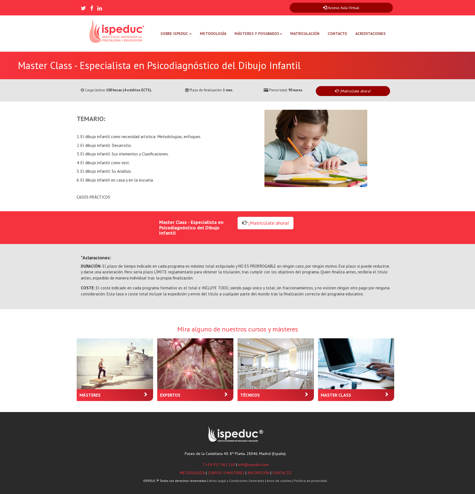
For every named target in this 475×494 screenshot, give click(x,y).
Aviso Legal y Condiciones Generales (236, 481)
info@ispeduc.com (253, 464)
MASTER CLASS (336, 395)
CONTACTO (337, 33)
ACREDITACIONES (370, 33)
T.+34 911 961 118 (219, 464)
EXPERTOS (170, 395)
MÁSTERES (90, 395)
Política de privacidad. (311, 481)
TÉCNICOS (250, 395)
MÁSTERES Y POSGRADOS (256, 33)
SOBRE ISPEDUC (175, 33)
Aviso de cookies (279, 481)
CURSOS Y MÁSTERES (226, 472)
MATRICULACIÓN (304, 33)
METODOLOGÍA (213, 33)
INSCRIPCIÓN (258, 472)
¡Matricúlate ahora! (355, 91)
